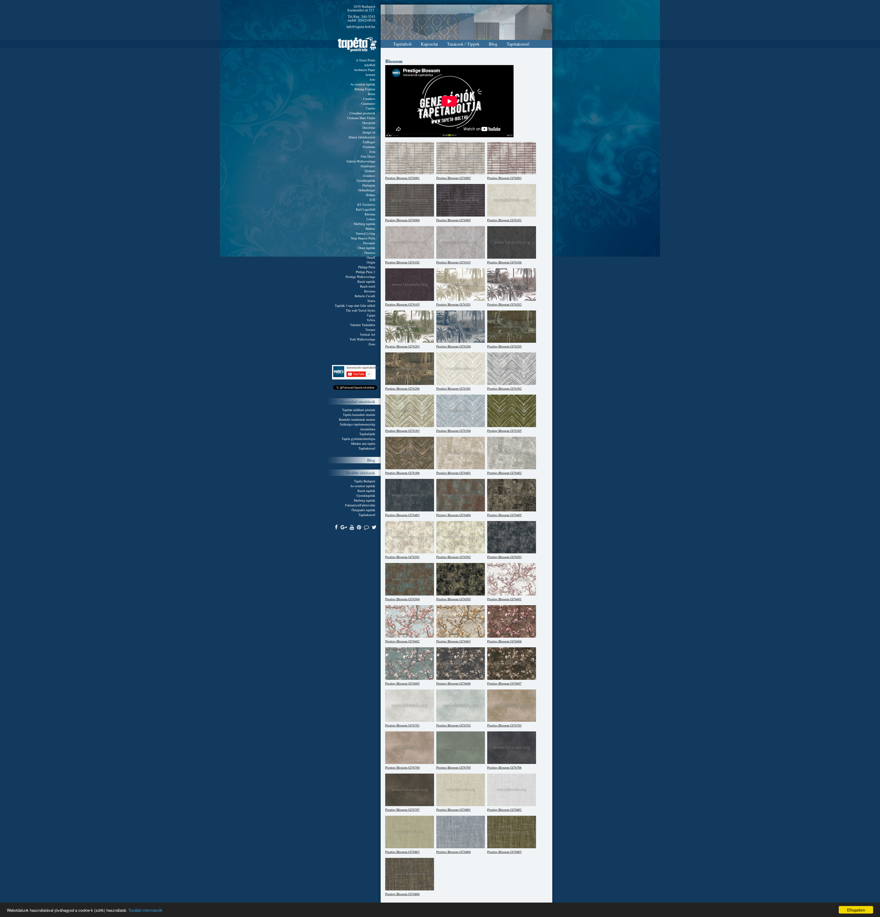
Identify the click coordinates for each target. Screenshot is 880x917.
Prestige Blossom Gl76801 (453, 809)
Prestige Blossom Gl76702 (453, 725)
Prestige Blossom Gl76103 (453, 262)
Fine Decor (368, 156)
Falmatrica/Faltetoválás (360, 505)
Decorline (369, 127)
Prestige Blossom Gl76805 (504, 852)
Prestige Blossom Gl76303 (402, 430)
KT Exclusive (366, 204)
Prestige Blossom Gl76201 (453, 304)
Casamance (368, 103)
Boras (371, 94)
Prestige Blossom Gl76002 (453, 178)
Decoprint (368, 123)
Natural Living (365, 233)
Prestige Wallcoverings (360, 277)
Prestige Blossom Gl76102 (402, 262)
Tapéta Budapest (364, 481)
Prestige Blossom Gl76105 (402, 304)
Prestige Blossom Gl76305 (504, 430)
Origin (371, 262)
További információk (145, 910)
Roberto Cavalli (365, 296)
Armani (370, 74)
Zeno (371, 344)
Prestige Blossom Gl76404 (453, 515)
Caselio (370, 108)
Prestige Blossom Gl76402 (504, 473)
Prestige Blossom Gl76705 (453, 767)
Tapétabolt (402, 44)
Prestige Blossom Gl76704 (402, 767)
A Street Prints (365, 60)
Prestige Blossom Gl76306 (402, 473)
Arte (372, 79)
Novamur (369, 243)
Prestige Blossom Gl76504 (402, 599)
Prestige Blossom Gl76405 (504, 515)
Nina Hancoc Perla (363, 238)
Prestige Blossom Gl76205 (504, 346)
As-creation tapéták (362, 486)
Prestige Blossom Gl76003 (504, 178)
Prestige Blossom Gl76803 (402, 852)
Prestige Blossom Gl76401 (453, 473)
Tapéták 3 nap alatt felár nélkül (355, 305)
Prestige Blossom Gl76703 (504, 725)
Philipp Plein (366, 267)
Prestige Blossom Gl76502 (453, 557)
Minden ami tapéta (363, 443)
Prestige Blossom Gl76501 (402, 557)
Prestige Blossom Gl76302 (504, 388)
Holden (370, 195)
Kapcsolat (429, 44)
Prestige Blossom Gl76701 (402, 725)
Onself (371, 257)
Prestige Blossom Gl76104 (504, 262)
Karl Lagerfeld (365, 209)
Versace (370, 329)
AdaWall (369, 65)
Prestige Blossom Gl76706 (504, 767)
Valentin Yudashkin (362, 325)
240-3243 (368, 16)
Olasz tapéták (366, 248)
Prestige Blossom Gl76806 (402, 894)
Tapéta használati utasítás (359, 414)
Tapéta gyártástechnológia (358, 439)
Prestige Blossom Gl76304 (453, 430)
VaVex (371, 320)
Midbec (370, 228)
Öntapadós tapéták (363, 510)
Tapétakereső (518, 44)
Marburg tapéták (364, 224)
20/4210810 (366, 20)
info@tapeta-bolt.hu (360, 26)
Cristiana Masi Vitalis (361, 118)
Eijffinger (369, 142)
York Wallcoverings (362, 339)
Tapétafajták (367, 434)
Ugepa (371, 315)
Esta (372, 151)
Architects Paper (364, 70)
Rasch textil (367, 286)
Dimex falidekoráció (362, 137)
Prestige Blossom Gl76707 (402, 809)
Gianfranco (368, 166)
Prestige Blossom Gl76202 (504, 304)
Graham (370, 171)
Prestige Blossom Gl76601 (504, 599)
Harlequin (368, 185)
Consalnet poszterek (362, 113)
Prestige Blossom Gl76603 (453, 641)
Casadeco (369, 98)
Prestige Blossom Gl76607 (504, 683)
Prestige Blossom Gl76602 (402, 641)
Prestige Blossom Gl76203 (402, 346)
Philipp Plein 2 (365, 272)
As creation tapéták (362, 84)
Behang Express (365, 89)
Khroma (370, 214)
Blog (493, 44)
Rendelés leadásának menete (357, 419)
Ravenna (369, 291)
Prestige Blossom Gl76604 (504, 641)
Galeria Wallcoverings (360, 161)
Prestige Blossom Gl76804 (453, 852)
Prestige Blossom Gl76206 (402, 388)
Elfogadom (856, 910)
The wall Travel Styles (360, 310)
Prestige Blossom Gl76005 (453, 220)
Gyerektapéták (366, 180)
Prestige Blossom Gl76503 (504, 557)
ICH (372, 200)
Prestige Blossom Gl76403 (402, 515)
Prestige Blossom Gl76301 (453, 388)
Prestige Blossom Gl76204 (453, 346)
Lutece (370, 219)
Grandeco (369, 175)
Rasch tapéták (366, 281)
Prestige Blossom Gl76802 (504, 809)
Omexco (369, 252)
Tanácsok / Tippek (463, 44)
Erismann (369, 147)
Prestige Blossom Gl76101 (504, 220)
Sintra (371, 301)
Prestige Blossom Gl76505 (453, 599)
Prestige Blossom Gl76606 (453, 683)
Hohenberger (366, 190)
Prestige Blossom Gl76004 (402, 220)
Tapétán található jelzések (358, 410)
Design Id (369, 132)
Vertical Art (367, 334)
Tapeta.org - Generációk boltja (357, 44)
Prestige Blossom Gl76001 (402, 178)
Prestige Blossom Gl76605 (402, 683)
